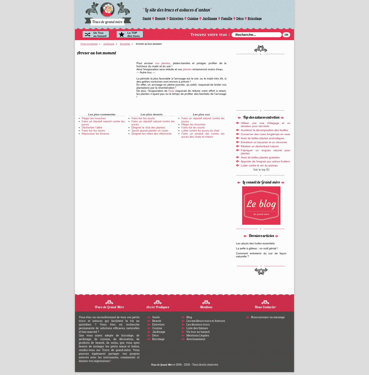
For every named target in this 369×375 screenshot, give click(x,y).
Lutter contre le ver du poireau (259, 165)
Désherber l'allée (92, 127)
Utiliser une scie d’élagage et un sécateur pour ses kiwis (265, 124)
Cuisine (192, 18)
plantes (187, 69)
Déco (240, 18)
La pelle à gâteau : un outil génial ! (257, 248)
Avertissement (195, 339)
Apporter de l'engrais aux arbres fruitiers (265, 161)
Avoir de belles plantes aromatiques (262, 138)
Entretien (176, 18)
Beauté (160, 18)
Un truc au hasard (197, 332)
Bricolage (255, 18)
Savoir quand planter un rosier (149, 130)
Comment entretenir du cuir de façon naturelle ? (261, 255)
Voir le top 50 (261, 169)
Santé (147, 18)
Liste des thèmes (197, 328)
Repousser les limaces (95, 133)
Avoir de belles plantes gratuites (260, 157)
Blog (189, 317)
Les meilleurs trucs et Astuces (205, 321)
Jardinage (209, 18)
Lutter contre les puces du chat (200, 130)
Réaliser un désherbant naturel (259, 146)
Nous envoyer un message (267, 317)
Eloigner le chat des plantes (148, 127)
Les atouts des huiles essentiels (255, 243)
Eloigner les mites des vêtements (151, 133)
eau (172, 90)
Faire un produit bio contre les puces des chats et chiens (202, 135)
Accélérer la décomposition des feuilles (264, 130)
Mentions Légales (197, 335)
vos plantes (162, 63)
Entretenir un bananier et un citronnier (264, 142)
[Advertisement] (106, 84)
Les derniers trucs (198, 324)
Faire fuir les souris (93, 130)
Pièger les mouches (94, 118)
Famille (226, 18)
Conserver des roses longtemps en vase (265, 134)
